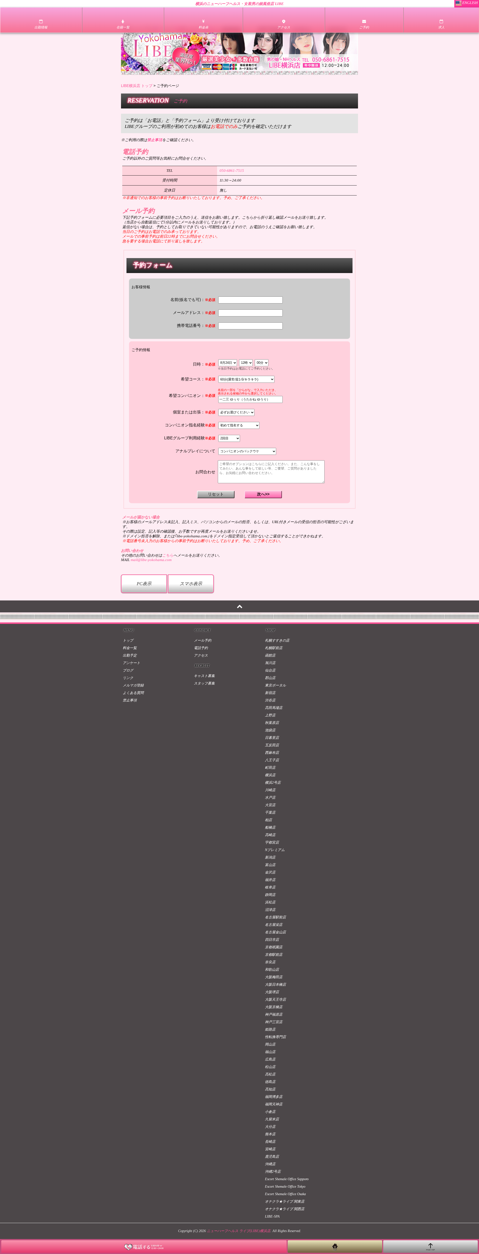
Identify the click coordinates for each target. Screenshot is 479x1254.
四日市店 (272, 940)
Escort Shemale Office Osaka (285, 1194)
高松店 (270, 1074)
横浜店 (270, 775)
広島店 (270, 1059)
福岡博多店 (273, 1097)
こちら (167, 555)
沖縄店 (270, 1164)
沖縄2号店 (273, 1171)
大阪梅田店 (273, 977)
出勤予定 (130, 655)
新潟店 (270, 857)
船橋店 (270, 827)
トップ (128, 640)
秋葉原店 (272, 723)
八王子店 (272, 760)
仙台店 (270, 670)
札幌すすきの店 (277, 640)
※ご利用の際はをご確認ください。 (158, 140)
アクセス (201, 655)
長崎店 (270, 1142)
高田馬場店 (273, 708)
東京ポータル (275, 685)
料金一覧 (130, 648)
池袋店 (270, 730)
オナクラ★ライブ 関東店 (284, 1201)
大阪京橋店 (273, 1007)
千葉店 (270, 812)
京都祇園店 (273, 947)
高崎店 (270, 835)
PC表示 (144, 583)
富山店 (270, 865)
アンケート (131, 663)
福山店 (270, 1052)
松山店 (270, 1067)
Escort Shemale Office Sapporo (287, 1179)
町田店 (270, 768)
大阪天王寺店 (275, 999)
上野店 (270, 715)
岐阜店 (270, 887)
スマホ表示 (191, 583)
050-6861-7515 (232, 171)
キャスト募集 (204, 676)
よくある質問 (133, 693)
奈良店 (270, 962)
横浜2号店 (273, 782)
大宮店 (270, 805)
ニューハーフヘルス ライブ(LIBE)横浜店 (238, 1231)
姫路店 (270, 1029)
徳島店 (270, 1082)
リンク (128, 678)
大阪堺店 (272, 992)
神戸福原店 (273, 1014)
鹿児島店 (272, 1156)
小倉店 (270, 1112)
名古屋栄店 (273, 925)
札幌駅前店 (273, 648)
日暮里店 (272, 738)
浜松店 (270, 902)
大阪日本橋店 (275, 984)
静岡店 (270, 895)
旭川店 (270, 663)
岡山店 (270, 1044)
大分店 (270, 1127)
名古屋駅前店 (275, 917)
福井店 (270, 880)
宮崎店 (270, 1149)
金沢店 (270, 872)
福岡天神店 (273, 1104)
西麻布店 (272, 753)
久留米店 (272, 1119)
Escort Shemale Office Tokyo (285, 1186)
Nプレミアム (275, 850)
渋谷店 (270, 700)
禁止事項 (130, 700)
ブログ (128, 670)
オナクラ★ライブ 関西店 (284, 1209)
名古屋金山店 (275, 932)
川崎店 (270, 790)
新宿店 (270, 693)
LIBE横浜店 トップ (136, 86)
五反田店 (272, 745)
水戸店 (270, 797)
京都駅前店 (273, 955)
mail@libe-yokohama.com (151, 560)
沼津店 (270, 910)
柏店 (268, 820)
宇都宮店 (272, 842)
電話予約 (201, 648)
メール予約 (202, 640)
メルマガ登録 (133, 685)
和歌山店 (272, 969)
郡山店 (270, 678)
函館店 (270, 655)
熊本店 (270, 1134)
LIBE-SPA (272, 1216)
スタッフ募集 (204, 683)
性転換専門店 (275, 1037)
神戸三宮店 (273, 1022)
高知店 (270, 1089)
